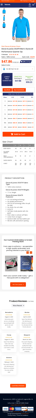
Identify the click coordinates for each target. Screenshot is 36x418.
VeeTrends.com (17, 412)
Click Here (12, 1)
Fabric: (3, 57)
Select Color (5, 65)
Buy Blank (7, 90)
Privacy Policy (12, 415)
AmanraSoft (25, 413)
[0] (33, 5)
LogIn (30, 6)
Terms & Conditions (22, 415)
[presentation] (27, 252)
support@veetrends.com (18, 405)
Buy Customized (19, 90)
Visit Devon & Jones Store (10, 46)
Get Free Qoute (17, 284)
